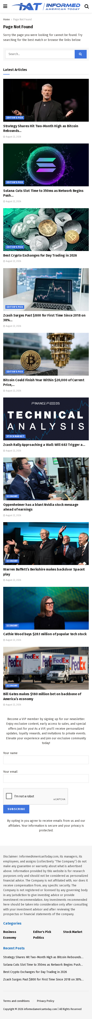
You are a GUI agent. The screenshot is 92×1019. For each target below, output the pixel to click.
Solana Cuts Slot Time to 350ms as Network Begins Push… (43, 965)
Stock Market (15, 436)
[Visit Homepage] (46, 6)
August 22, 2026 (13, 137)
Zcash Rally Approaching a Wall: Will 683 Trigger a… (44, 445)
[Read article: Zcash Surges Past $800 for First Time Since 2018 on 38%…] (46, 289)
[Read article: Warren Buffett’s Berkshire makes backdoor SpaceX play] (46, 543)
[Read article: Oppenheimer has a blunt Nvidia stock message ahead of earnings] (46, 478)
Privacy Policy (45, 1001)
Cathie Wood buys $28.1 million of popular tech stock (44, 634)
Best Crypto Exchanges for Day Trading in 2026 (40, 255)
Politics (38, 938)
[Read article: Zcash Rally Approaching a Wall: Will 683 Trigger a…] (46, 418)
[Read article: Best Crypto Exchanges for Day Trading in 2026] (46, 229)
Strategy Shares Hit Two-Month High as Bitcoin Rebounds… (43, 957)
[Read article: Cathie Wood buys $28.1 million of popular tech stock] (46, 608)
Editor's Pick (15, 118)
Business (9, 932)
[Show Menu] (5, 6)
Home (6, 19)
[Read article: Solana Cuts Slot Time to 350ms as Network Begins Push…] (46, 164)
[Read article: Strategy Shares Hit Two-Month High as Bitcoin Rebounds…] (46, 100)
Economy (12, 496)
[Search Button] (87, 6)
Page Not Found (22, 19)
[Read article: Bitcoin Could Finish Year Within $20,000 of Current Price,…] (46, 354)
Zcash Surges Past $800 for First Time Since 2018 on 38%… (43, 979)
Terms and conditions (16, 1001)
